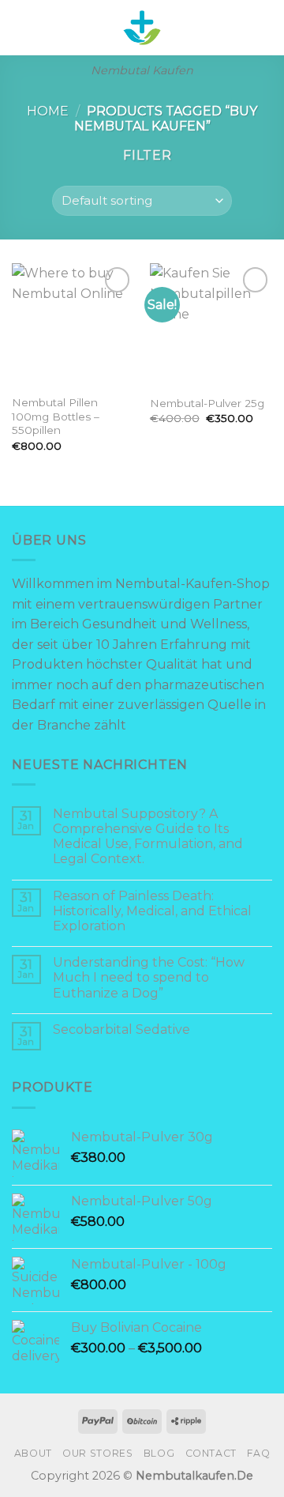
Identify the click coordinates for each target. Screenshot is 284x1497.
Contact (211, 1453)
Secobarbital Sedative (121, 1029)
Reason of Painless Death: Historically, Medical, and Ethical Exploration (152, 910)
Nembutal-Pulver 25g (207, 403)
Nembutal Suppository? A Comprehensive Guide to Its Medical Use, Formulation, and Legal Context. (148, 836)
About (33, 1453)
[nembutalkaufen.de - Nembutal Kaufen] (142, 27)
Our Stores (97, 1453)
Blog (159, 1453)
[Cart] (264, 27)
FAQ (258, 1453)
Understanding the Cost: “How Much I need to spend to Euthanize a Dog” (149, 977)
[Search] (239, 27)
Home (48, 111)
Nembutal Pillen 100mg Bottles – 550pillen (55, 416)
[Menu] (21, 27)
